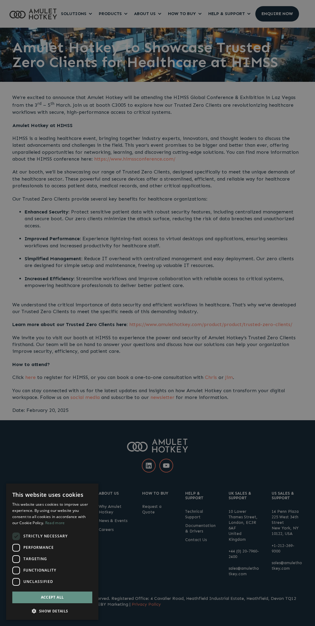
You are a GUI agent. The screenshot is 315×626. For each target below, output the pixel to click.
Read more (55, 522)
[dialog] (52, 552)
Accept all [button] (52, 597)
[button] (52, 610)
